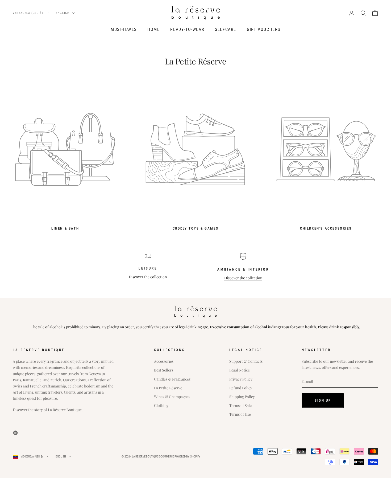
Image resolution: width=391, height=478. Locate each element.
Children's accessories (326, 228)
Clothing (161, 405)
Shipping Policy (242, 396)
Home (153, 29)
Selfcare (225, 29)
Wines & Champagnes (172, 396)
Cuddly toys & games (195, 228)
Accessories (163, 361)
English (62, 13)
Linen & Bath (65, 228)
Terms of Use (240, 414)
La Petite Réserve (168, 387)
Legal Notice (239, 370)
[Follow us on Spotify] (15, 432)
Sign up (323, 400)
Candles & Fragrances (172, 379)
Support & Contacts (246, 361)
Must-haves (124, 29)
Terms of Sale (240, 405)
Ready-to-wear (187, 29)
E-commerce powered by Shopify (179, 456)
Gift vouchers (263, 29)
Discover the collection (148, 276)
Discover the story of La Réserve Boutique (47, 409)
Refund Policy (240, 387)
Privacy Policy (240, 379)
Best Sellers (163, 370)
